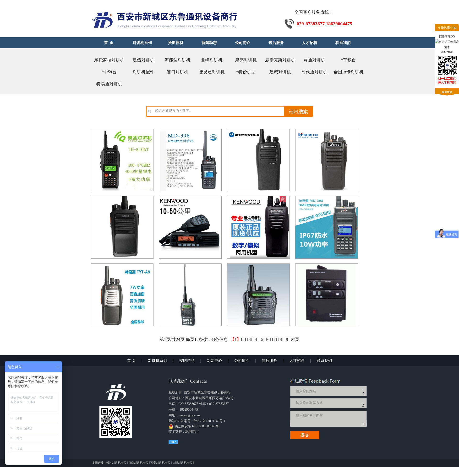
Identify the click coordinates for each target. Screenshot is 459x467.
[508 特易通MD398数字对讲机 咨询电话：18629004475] (190, 129)
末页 (295, 339)
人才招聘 (297, 361)
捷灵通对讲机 (212, 72)
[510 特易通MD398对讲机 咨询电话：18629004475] (326, 196)
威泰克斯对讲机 (280, 60)
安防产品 (187, 361)
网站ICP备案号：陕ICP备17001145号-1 (197, 421)
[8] (280, 339)
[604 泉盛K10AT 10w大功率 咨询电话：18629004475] (122, 129)
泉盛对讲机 (246, 60)
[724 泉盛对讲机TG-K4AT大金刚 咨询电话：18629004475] (190, 263)
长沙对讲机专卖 (116, 462)
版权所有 (175, 392)
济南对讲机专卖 (138, 462)
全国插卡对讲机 (348, 72)
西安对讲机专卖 (160, 462)
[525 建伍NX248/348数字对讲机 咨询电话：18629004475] (258, 196)
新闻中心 (214, 361)
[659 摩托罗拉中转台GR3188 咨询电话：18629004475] (326, 263)
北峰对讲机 (212, 60)
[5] (262, 339)
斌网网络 (192, 431)
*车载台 (348, 60)
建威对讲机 (280, 72)
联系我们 (324, 361)
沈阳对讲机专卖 (182, 462)
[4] (255, 339)
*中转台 (109, 72)
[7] (274, 339)
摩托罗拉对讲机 (109, 60)
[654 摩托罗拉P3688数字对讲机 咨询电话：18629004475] (258, 129)
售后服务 (269, 361)
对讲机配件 (143, 72)
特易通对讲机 (109, 83)
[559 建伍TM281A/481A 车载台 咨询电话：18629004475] (190, 196)
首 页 (131, 361)
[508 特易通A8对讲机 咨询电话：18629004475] (122, 263)
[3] (249, 339)
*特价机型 (246, 72)
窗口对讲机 (177, 72)
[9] (287, 339)
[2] (243, 339)
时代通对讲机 (314, 72)
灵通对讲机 (314, 60)
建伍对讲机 (143, 60)
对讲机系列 (157, 361)
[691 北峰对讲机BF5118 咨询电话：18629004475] (258, 263)
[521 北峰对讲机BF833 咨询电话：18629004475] (326, 129)
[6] (268, 339)
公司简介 (242, 361)
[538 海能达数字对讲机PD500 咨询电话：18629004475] (122, 196)
